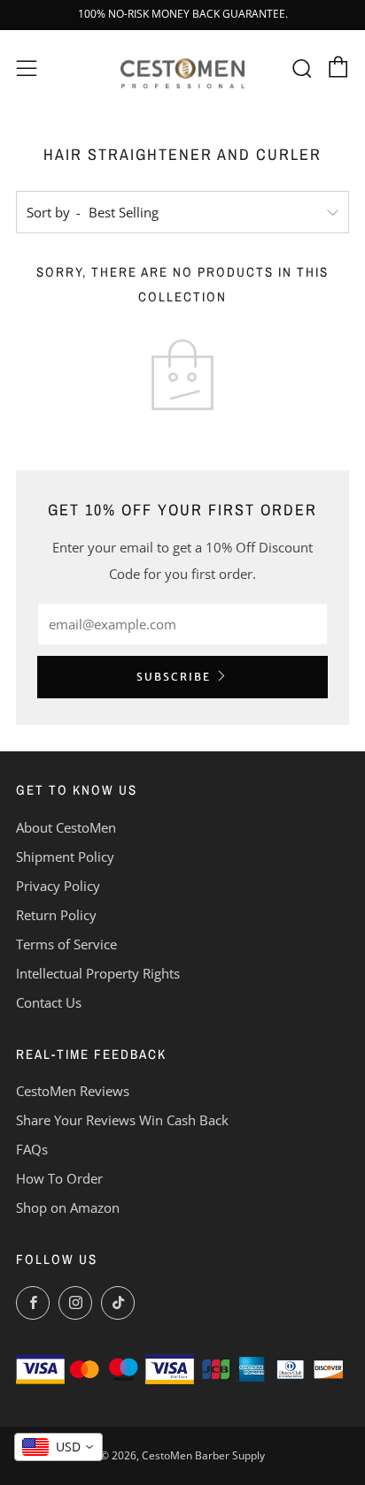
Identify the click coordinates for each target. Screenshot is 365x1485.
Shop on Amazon (68, 1207)
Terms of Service (66, 944)
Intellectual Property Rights (98, 973)
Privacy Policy (58, 886)
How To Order (59, 1178)
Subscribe (173, 676)
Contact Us (49, 1002)
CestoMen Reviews (72, 1091)
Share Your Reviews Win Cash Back (122, 1120)
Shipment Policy (65, 856)
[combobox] (58, 1447)
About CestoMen (66, 827)
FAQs (32, 1149)
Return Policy (56, 915)
